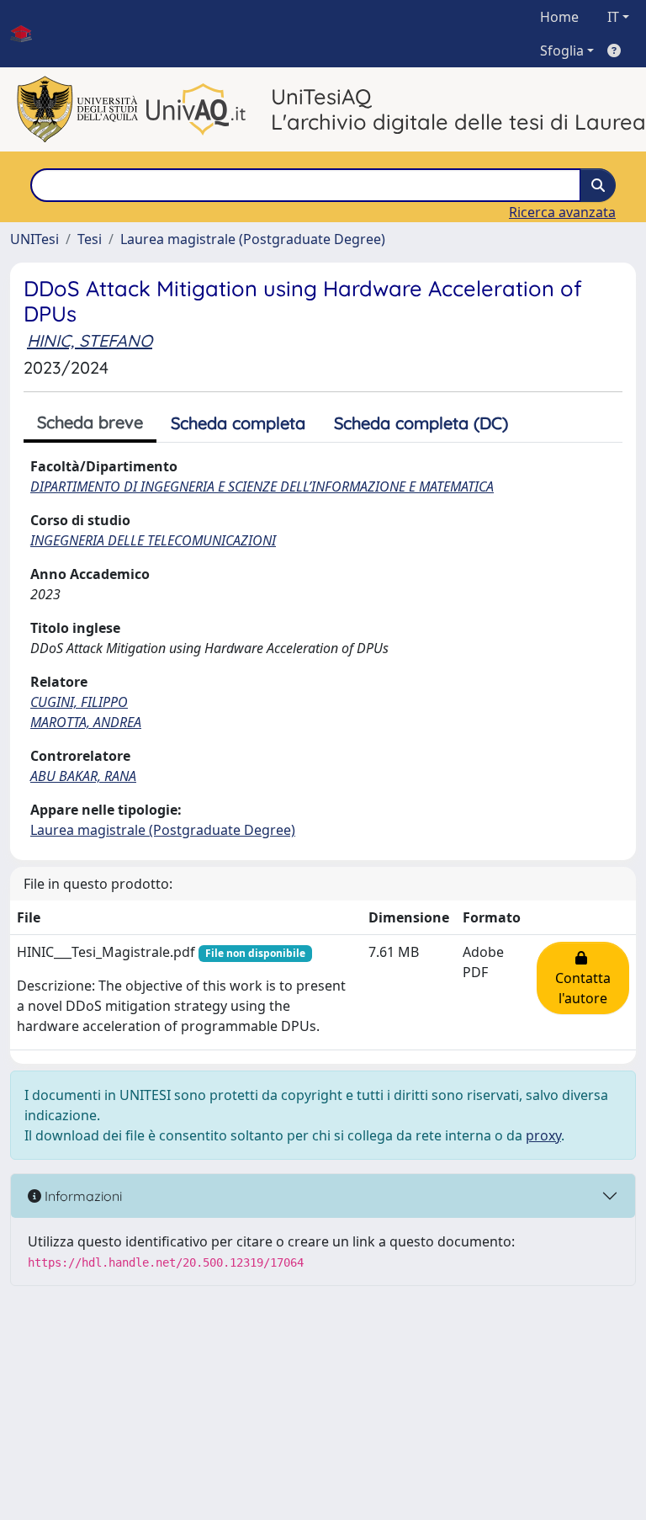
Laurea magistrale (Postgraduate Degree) (252, 239)
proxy (543, 1135)
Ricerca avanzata (562, 212)
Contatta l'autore (583, 978)
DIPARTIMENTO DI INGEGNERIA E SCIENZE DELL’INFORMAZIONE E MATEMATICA (262, 486)
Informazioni (81, 1196)
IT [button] (613, 17)
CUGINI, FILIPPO (79, 702)
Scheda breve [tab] (90, 422)
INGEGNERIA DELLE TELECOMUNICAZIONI (153, 540)
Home (559, 17)
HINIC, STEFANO (89, 340)
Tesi (89, 239)
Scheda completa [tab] (238, 422)
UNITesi (34, 239)
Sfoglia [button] (562, 50)
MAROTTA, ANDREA (85, 722)
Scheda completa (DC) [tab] (421, 422)
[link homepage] (27, 33)
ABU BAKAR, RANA (83, 776)
